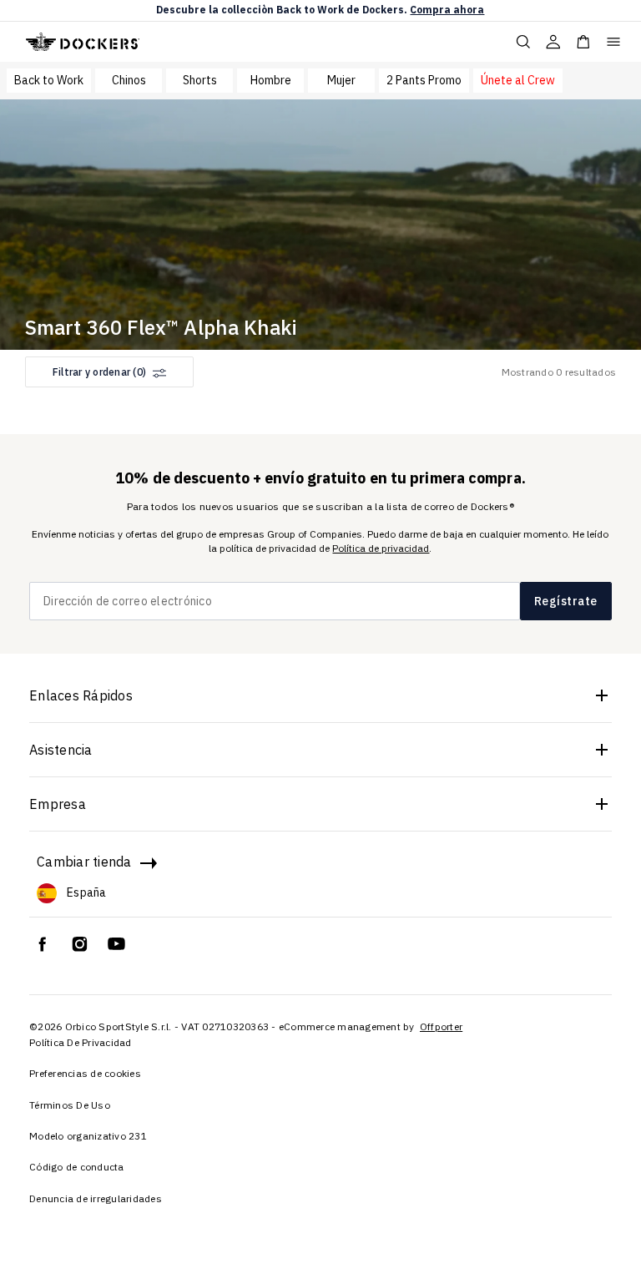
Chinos (129, 80)
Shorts (200, 80)
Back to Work (48, 80)
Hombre (270, 80)
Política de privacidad (380, 548)
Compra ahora (447, 9)
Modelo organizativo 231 (88, 1136)
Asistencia (61, 749)
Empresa (57, 804)
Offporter (441, 1026)
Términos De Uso (69, 1105)
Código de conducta (76, 1166)
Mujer (341, 80)
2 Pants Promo (424, 80)
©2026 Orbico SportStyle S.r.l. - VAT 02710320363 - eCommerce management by (223, 1026)
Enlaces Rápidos (81, 695)
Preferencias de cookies (85, 1073)
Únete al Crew (518, 80)
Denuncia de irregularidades (95, 1198)
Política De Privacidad (80, 1042)
